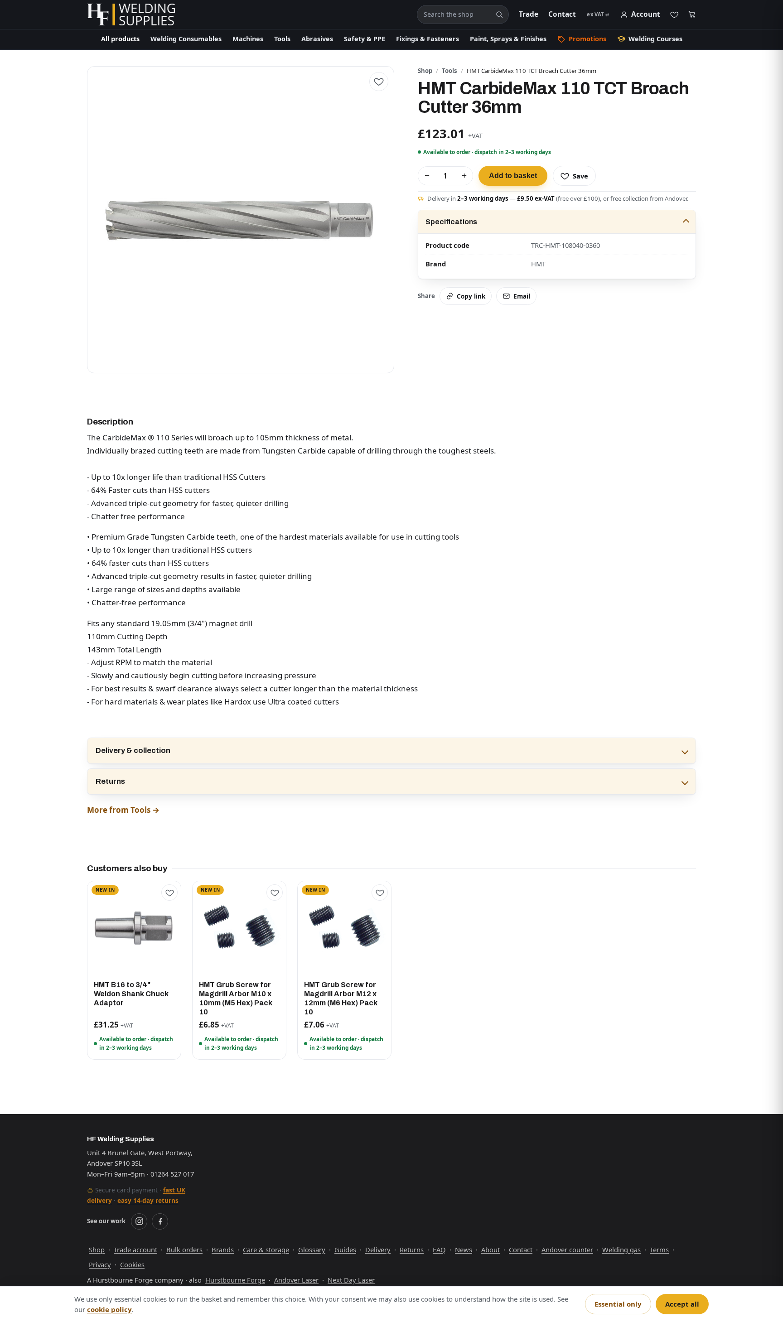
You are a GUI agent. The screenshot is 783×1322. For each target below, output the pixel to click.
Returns (110, 781)
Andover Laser (296, 1279)
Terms (659, 1249)
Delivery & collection (133, 750)
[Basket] (692, 14)
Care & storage (266, 1249)
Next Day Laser (351, 1279)
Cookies (132, 1264)
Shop (425, 71)
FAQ (439, 1249)
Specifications (451, 222)
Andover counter (567, 1249)
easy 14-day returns (148, 1200)
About (490, 1249)
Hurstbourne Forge (235, 1279)
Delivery (378, 1249)
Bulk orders (184, 1249)
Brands (223, 1249)
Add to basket (513, 175)
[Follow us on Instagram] (139, 1221)
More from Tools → (123, 810)
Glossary (311, 1249)
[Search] (499, 14)
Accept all (682, 1303)
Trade (528, 14)
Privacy (100, 1264)
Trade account (135, 1249)
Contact (562, 14)
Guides (345, 1249)
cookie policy (109, 1309)
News (463, 1249)
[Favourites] (674, 14)
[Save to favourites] (378, 81)
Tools (449, 71)
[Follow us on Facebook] (160, 1221)
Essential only (618, 1303)
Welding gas (621, 1249)
